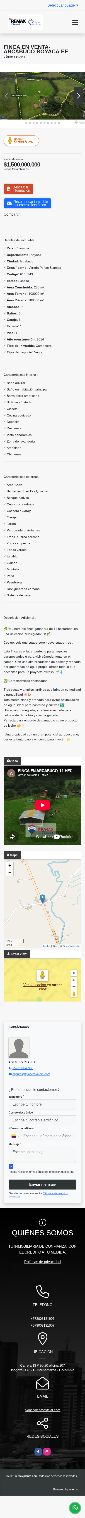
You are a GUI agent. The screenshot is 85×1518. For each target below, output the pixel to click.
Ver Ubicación (35, 985)
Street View (23, 141)
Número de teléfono (22, 1128)
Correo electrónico (21, 1112)
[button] (3, 117)
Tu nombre (16, 1097)
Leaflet (47, 946)
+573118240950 (22, 1068)
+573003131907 (42, 1319)
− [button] (9, 872)
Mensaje (15, 1144)
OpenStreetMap (71, 946)
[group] (42, 96)
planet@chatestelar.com (43, 1410)
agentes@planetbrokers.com (31, 1074)
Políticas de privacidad (42, 1262)
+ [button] (9, 865)
